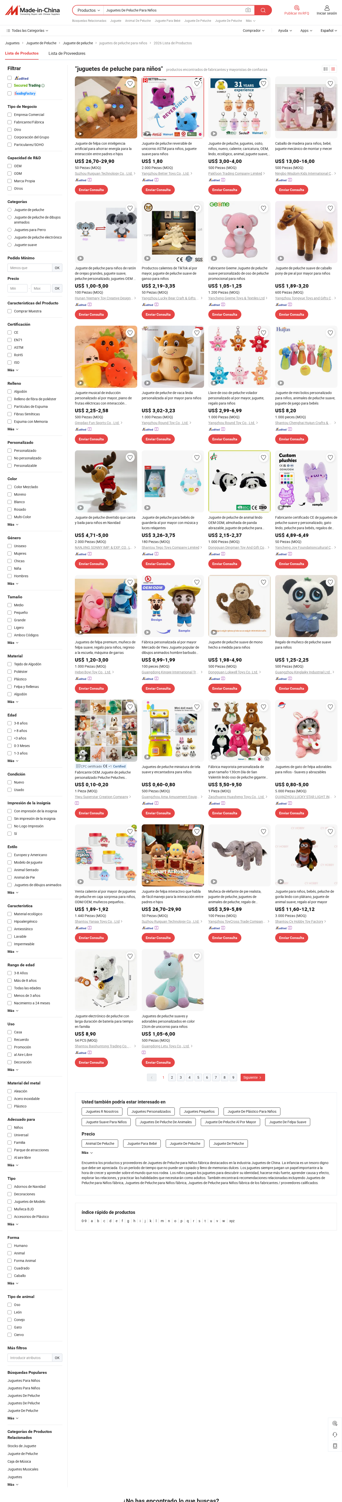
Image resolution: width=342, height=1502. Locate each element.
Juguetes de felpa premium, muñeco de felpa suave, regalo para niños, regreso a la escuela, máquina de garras (105, 647)
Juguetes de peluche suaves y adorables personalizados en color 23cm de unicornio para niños (168, 1021)
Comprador (252, 30)
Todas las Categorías (28, 30)
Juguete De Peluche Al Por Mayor (230, 1121)
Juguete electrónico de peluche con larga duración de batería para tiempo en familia (104, 1021)
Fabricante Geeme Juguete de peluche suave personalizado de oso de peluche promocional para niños (238, 273)
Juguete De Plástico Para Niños (252, 1111)
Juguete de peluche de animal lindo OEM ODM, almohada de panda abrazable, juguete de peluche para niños (235, 522)
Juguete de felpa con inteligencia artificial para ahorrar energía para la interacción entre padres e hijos (103, 148)
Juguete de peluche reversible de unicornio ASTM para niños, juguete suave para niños (169, 148)
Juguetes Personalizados (151, 1111)
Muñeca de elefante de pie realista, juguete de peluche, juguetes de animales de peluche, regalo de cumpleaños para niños (234, 896)
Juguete (115, 21)
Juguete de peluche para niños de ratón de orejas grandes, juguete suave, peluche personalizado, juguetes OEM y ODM (105, 273)
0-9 (84, 1220)
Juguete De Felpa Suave (287, 1121)
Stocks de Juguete (22, 1445)
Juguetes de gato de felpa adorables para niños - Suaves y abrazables (303, 769)
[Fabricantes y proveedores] (32, 10)
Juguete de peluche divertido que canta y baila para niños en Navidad (105, 520)
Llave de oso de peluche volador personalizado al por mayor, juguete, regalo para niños (236, 398)
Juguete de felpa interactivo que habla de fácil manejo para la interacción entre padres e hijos (172, 896)
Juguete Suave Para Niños (106, 1121)
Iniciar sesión (327, 13)
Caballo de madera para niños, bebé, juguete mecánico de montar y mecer (303, 146)
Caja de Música (19, 1461)
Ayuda (283, 30)
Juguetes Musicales (23, 1469)
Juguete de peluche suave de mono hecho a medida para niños (235, 645)
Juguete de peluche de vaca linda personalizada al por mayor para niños (171, 395)
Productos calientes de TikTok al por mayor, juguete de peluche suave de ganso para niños (169, 273)
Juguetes (15, 1476)
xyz (232, 1220)
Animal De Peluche (138, 21)
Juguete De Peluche (197, 21)
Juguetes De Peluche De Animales (166, 1121)
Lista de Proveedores (67, 53)
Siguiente (250, 1077)
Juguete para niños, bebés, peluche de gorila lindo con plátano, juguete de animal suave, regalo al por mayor (304, 896)
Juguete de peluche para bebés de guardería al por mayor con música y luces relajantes (170, 522)
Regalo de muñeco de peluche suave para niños (303, 645)
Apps (304, 30)
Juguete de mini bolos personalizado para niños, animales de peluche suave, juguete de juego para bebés (305, 398)
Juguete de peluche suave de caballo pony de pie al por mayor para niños (303, 271)
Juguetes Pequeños (199, 1111)
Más (85, 1153)
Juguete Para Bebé (167, 21)
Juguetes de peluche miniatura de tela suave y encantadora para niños (171, 769)
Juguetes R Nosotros (102, 1111)
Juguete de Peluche (23, 1453)
